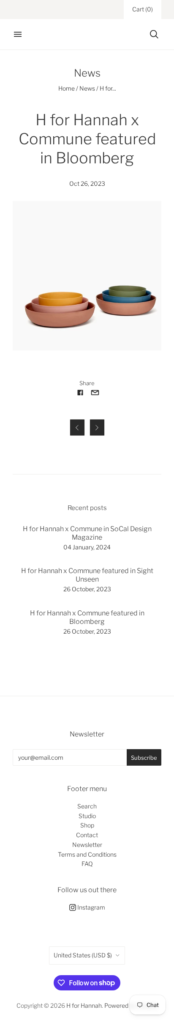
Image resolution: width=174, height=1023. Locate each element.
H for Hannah (84, 1005)
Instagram (90, 907)
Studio (87, 815)
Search (87, 806)
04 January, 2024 (87, 547)
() (142, 9)
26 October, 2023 (87, 589)
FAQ (87, 863)
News (87, 88)
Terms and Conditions (87, 854)
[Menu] (18, 34)
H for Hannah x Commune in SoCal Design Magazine (87, 533)
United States (83, 955)
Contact (87, 834)
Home (66, 88)
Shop (87, 825)
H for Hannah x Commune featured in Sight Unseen (87, 575)
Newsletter (87, 844)
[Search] (154, 34)
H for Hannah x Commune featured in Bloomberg (87, 617)
